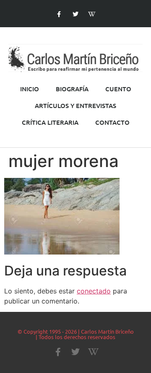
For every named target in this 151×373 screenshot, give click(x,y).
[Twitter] (75, 14)
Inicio (29, 89)
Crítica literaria (50, 122)
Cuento (118, 89)
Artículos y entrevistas (75, 105)
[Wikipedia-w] (92, 14)
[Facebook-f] (59, 14)
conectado (94, 291)
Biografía (72, 89)
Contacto (112, 122)
